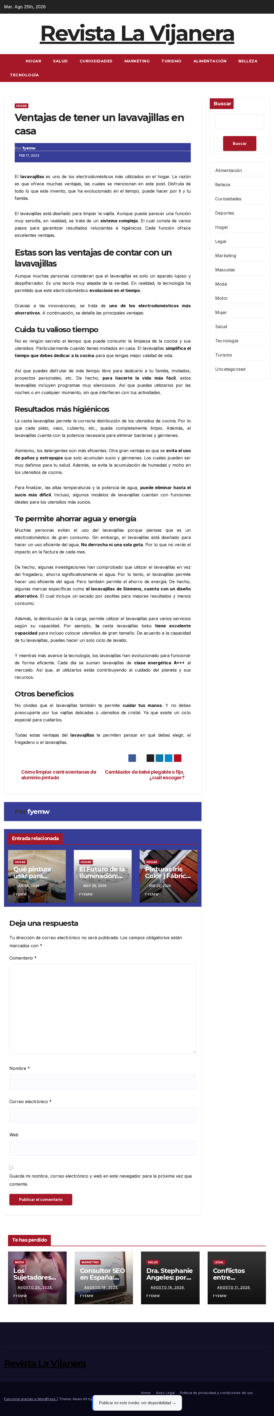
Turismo (171, 61)
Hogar (33, 61)
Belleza (248, 61)
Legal (220, 241)
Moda (221, 284)
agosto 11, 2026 (234, 1287)
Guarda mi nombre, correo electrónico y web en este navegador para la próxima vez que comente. (100, 1180)
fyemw (29, 148)
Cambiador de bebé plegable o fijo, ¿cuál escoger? (145, 775)
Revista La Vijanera (137, 33)
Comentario (23, 958)
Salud (60, 61)
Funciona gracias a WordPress (30, 1399)
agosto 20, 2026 (35, 1287)
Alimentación (210, 61)
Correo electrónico (30, 1101)
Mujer (221, 312)
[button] (266, 68)
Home (146, 1393)
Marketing (137, 61)
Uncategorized (230, 369)
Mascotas (225, 269)
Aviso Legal (165, 1393)
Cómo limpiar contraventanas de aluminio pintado (58, 775)
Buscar (222, 104)
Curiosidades (96, 61)
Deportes (224, 213)
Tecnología (24, 75)
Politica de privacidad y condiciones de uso (216, 1393)
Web (13, 1134)
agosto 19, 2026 (101, 1287)
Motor (221, 298)
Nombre (19, 1068)
